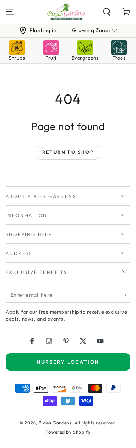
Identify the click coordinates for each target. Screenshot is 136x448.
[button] (106, 11)
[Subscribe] (126, 295)
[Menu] (10, 11)
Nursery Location (68, 362)
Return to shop (68, 152)
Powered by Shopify (68, 432)
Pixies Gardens (55, 423)
